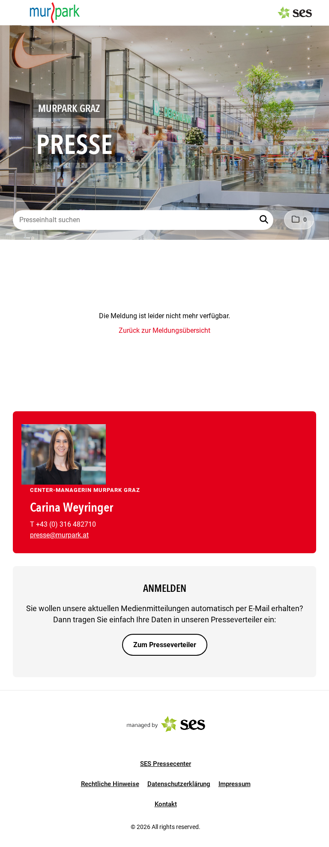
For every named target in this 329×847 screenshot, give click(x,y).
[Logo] (54, 13)
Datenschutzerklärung (178, 784)
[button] (264, 220)
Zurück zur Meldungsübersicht (164, 330)
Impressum (234, 784)
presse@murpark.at (59, 535)
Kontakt (166, 804)
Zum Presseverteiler (164, 645)
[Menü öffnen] (14, 12)
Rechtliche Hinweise (110, 784)
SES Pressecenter (165, 764)
